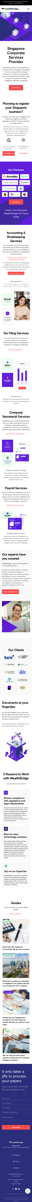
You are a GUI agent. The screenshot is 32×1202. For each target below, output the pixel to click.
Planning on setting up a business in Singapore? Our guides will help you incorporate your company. (16, 983)
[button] (28, 9)
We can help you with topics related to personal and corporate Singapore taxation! (16, 1057)
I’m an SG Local (8, 153)
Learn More (16, 202)
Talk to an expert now (10, 592)
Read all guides (15, 913)
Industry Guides (9, 955)
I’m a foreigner (23, 153)
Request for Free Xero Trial (16, 273)
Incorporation (8, 992)
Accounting (8, 921)
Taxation (7, 1031)
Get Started (16, 88)
